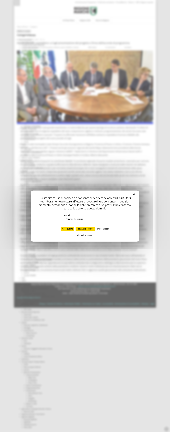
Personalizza (103, 229)
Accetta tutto (67, 229)
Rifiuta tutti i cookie (85, 229)
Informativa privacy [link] (85, 235)
